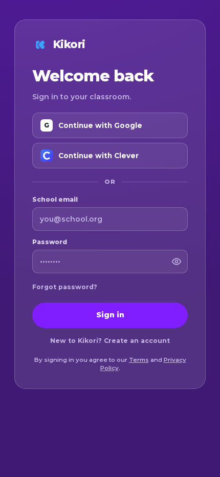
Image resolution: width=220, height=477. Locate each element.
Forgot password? (64, 287)
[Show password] (176, 261)
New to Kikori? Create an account (110, 340)
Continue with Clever (98, 155)
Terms (139, 359)
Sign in (110, 314)
